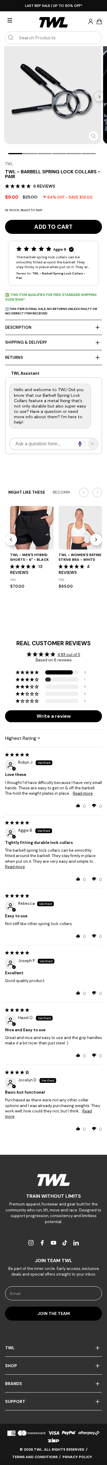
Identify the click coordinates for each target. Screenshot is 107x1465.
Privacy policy (77, 1457)
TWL (9, 163)
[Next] (99, 97)
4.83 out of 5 (68, 654)
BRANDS (13, 1383)
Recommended (68, 492)
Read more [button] (83, 793)
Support (15, 1401)
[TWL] (53, 1180)
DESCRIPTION (18, 327)
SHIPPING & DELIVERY (26, 342)
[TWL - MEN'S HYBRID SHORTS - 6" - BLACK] (32, 527)
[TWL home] (53, 22)
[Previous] (11, 540)
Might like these (26, 492)
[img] (17, 754)
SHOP (11, 1365)
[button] (18, 186)
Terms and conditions (35, 1457)
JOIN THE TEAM (53, 1313)
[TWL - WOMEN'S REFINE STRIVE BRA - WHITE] (80, 527)
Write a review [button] (54, 716)
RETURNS (14, 357)
